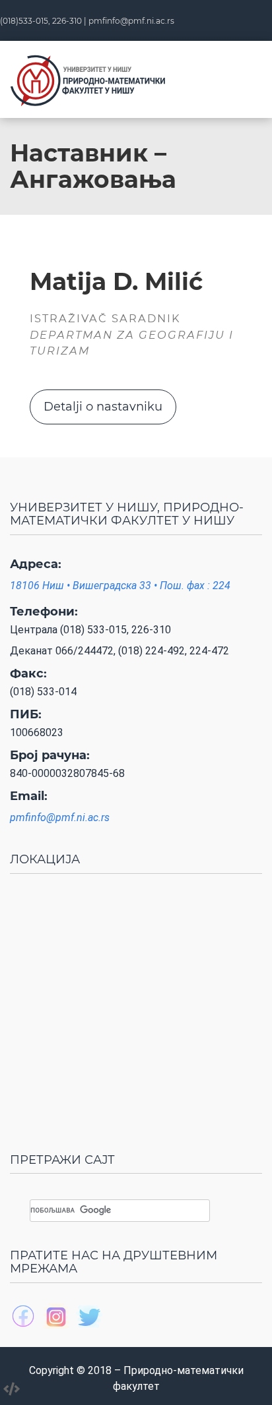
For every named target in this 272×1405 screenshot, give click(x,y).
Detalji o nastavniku (103, 406)
